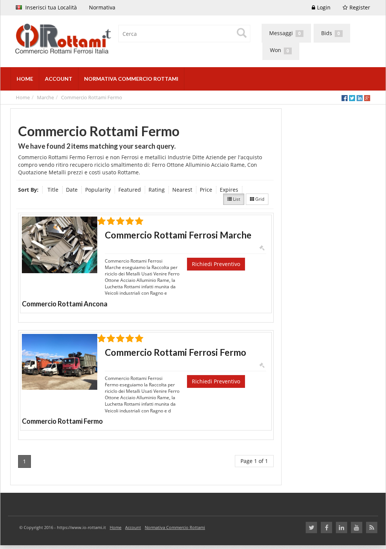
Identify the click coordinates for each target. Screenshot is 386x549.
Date (72, 189)
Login (324, 7)
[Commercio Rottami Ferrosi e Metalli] (98, 39)
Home (23, 97)
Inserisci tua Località (50, 7)
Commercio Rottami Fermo (91, 97)
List (236, 199)
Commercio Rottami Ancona (64, 304)
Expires (229, 189)
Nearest (182, 189)
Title (52, 189)
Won (279, 50)
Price (206, 189)
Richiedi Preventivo (216, 264)
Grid (259, 199)
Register (359, 7)
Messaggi (285, 33)
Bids (330, 33)
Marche (45, 97)
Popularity (98, 189)
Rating (157, 189)
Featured (129, 189)
